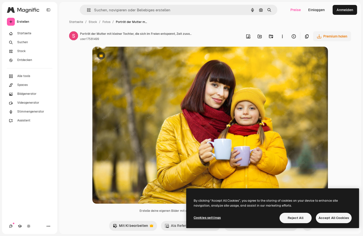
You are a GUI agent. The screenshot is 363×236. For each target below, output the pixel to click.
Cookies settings (207, 218)
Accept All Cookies (334, 218)
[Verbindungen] (11, 226)
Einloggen (316, 10)
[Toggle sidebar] (48, 10)
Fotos (106, 22)
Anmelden (345, 10)
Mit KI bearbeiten (130, 227)
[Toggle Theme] (29, 226)
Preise (295, 10)
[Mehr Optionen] (282, 36)
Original (124, 56)
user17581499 (89, 39)
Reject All (295, 218)
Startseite (76, 22)
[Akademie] (20, 226)
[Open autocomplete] (87, 10)
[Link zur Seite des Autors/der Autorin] (73, 36)
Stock (93, 22)
